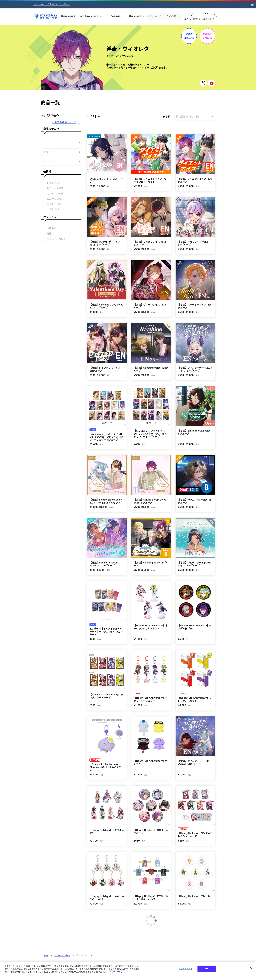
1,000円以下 (53, 183)
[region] (128, 968)
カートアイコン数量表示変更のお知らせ (51, 4)
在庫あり (51, 228)
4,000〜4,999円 (55, 204)
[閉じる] (251, 968)
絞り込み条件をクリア (64, 122)
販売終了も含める (56, 239)
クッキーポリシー (117, 972)
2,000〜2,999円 (55, 193)
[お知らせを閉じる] (252, 4)
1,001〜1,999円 (55, 188)
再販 (49, 233)
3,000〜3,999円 (55, 199)
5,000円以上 (53, 209)
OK (206, 968)
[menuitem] (68, 16)
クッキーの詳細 (185, 968)
